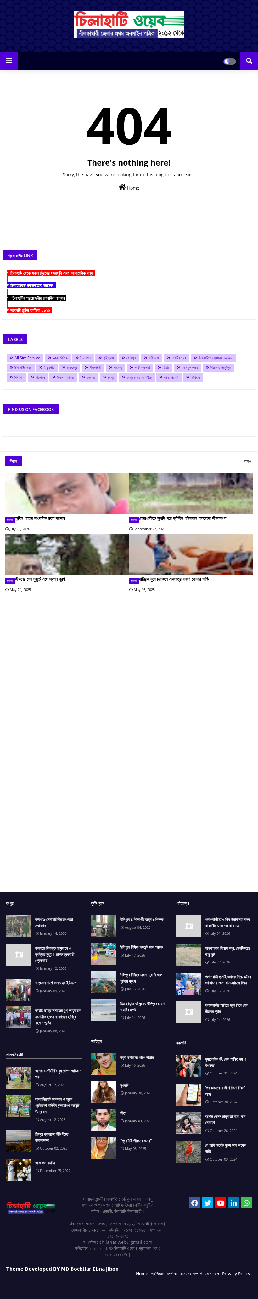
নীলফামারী (95, 367)
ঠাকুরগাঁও (49, 367)
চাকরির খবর (179, 357)
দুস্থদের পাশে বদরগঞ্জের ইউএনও (56, 983)
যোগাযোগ (212, 1274)
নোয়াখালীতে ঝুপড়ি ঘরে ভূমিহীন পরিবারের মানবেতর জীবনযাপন (182, 518)
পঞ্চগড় (118, 367)
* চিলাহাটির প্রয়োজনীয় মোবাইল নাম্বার (36, 298)
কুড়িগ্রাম (108, 357)
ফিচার (166, 367)
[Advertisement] (129, 747)
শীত (122, 1113)
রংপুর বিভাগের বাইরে (139, 377)
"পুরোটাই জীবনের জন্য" (136, 1141)
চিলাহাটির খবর (22, 367)
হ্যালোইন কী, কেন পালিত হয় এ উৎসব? (225, 1062)
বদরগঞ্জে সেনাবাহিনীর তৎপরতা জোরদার (54, 922)
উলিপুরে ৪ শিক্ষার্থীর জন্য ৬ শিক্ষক (141, 919)
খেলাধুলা (131, 357)
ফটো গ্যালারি (142, 367)
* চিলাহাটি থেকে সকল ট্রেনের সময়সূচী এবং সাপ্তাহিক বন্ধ (51, 273)
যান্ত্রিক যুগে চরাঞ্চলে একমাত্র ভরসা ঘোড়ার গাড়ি (174, 579)
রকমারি (91, 377)
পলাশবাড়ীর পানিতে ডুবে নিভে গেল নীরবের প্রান (226, 1008)
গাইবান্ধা (154, 357)
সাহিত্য (195, 377)
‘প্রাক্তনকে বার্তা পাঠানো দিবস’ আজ (225, 1091)
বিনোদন (40, 377)
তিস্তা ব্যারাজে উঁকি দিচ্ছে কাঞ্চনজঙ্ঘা (51, 1137)
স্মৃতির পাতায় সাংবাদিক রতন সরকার (40, 518)
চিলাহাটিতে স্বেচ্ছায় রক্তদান (216, 357)
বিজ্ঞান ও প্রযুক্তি (220, 367)
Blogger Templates (51, 1289)
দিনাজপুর (72, 367)
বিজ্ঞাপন (18, 377)
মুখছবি (124, 1085)
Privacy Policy (236, 1274)
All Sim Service (27, 357)
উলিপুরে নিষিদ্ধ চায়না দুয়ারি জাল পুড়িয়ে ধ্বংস (141, 978)
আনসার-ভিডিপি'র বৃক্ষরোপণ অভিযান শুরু (58, 1074)
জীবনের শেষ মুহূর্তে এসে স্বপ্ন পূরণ (40, 579)
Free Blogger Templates (132, 1289)
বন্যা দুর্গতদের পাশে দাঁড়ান (137, 1057)
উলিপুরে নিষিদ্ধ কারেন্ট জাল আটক (141, 947)
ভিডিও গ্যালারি (65, 377)
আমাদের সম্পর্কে (191, 1274)
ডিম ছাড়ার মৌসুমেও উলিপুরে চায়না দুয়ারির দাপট (142, 1007)
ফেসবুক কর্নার (190, 367)
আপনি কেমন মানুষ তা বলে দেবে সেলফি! (225, 1120)
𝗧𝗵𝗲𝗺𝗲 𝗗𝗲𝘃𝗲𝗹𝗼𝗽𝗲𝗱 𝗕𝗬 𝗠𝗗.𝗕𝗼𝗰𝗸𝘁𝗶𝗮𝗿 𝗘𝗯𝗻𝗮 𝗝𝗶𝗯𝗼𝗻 (62, 1269)
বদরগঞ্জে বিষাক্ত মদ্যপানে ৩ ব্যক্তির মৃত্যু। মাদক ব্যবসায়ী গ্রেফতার (54, 954)
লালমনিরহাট (171, 377)
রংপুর (111, 377)
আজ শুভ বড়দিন (45, 1163)
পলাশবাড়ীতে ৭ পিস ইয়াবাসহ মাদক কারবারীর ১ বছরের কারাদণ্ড (227, 922)
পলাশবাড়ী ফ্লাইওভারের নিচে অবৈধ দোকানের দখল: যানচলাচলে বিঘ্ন (228, 980)
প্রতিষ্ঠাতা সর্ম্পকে (164, 1274)
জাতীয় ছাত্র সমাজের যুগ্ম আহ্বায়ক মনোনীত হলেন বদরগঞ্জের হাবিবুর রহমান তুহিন (58, 1017)
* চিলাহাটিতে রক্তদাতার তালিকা (31, 285)
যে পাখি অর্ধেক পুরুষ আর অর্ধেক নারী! (225, 1148)
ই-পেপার (85, 357)
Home (132, 188)
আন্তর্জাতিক (60, 357)
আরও (247, 461)
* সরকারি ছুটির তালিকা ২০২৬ (29, 310)
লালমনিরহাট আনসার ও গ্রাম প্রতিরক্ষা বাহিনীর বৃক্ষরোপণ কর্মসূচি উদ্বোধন (57, 1105)
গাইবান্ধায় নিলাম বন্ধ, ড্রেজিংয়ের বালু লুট (227, 951)
